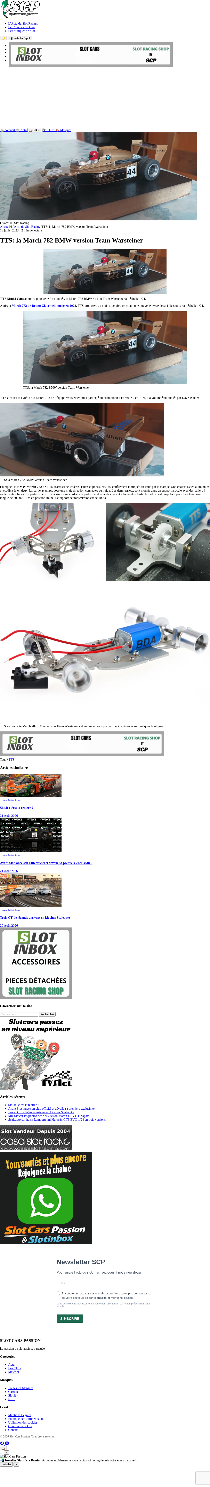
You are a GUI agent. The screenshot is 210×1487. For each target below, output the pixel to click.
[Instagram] (7, 1444)
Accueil (5, 226)
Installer (6, 1464)
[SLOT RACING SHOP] (91, 66)
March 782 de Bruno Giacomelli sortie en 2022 (44, 305)
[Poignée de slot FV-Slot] (37, 1089)
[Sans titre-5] (46, 1243)
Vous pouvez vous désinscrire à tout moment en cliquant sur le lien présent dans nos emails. (104, 1305)
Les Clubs (14, 1368)
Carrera (13, 1391)
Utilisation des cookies (22, 1422)
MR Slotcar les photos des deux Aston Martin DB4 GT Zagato (48, 1116)
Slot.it (12, 1395)
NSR (11, 1399)
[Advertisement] (105, 98)
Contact (13, 1430)
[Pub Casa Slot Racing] (36, 1149)
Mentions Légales (19, 1415)
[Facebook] (2, 1444)
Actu (11, 1364)
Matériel (13, 1372)
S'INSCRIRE (69, 1318)
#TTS (11, 759)
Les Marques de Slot (21, 31)
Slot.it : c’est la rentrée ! (23, 1105)
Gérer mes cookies (20, 1426)
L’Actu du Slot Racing (23, 23)
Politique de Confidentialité (25, 1418)
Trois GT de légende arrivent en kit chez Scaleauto (41, 1112)
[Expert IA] (1, 1453)
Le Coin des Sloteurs (21, 27)
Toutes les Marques (20, 1388)
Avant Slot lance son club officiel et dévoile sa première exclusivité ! (52, 1108)
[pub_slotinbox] (36, 998)
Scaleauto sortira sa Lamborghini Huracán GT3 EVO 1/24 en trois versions (57, 1119)
